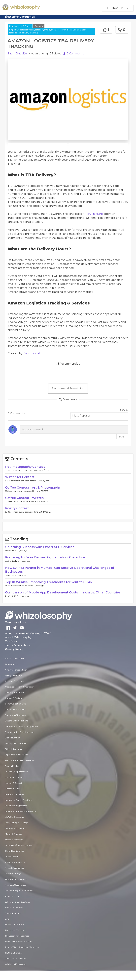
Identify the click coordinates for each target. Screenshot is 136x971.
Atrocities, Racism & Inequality (19, 687)
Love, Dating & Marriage (16, 822)
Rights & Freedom (13, 896)
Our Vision (12, 641)
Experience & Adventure (16, 754)
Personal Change (13, 873)
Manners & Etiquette (14, 828)
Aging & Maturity (13, 675)
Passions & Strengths (15, 862)
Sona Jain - (10, 575)
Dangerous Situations (15, 715)
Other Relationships (14, 851)
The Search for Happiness (17, 936)
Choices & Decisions (14, 698)
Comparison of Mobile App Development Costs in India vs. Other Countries (62, 592)
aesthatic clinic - (13, 561)
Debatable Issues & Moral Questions (22, 726)
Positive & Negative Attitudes (19, 890)
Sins (7, 919)
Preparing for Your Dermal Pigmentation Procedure (45, 557)
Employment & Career (20, 26)
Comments (75, 53)
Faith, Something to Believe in (19, 760)
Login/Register (117, 8)
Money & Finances (13, 834)
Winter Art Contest (19, 477)
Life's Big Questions (14, 817)
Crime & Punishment (15, 709)
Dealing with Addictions (16, 720)
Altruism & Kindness (14, 681)
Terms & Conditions (17, 645)
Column (39, 26)
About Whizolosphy (18, 637)
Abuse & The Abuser (14, 658)
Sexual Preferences (14, 907)
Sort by (124, 409)
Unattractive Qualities (15, 958)
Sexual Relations (12, 913)
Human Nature (12, 788)
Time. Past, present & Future (18, 941)
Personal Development (16, 879)
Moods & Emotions (14, 839)
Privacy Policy (14, 649)
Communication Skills (15, 703)
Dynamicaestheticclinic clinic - (19, 585)
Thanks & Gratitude (14, 924)
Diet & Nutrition (12, 737)
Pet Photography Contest (25, 467)
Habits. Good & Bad (14, 777)
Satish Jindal (16, 53)
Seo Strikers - (11, 550)
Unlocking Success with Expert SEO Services (39, 547)
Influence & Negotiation (16, 805)
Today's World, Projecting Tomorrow (22, 947)
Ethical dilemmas (13, 749)
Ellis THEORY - (12, 596)
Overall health (12, 856)
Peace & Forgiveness (14, 868)
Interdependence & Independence (20, 811)
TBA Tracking (94, 213)
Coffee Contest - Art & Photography (33, 487)
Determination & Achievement (19, 732)
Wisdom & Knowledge (15, 964)
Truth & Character (13, 953)
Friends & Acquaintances (16, 771)
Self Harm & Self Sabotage (17, 902)
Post (122, 436)
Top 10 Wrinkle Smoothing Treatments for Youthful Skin (48, 582)
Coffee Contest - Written (24, 498)
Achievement (11, 664)
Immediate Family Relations (18, 800)
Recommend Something (68, 388)
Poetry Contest (17, 508)
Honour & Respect (13, 783)
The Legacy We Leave (15, 930)
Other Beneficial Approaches (18, 845)
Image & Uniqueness (14, 794)
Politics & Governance (15, 885)
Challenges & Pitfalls (14, 692)
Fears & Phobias (12, 766)
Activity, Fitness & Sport (16, 670)
